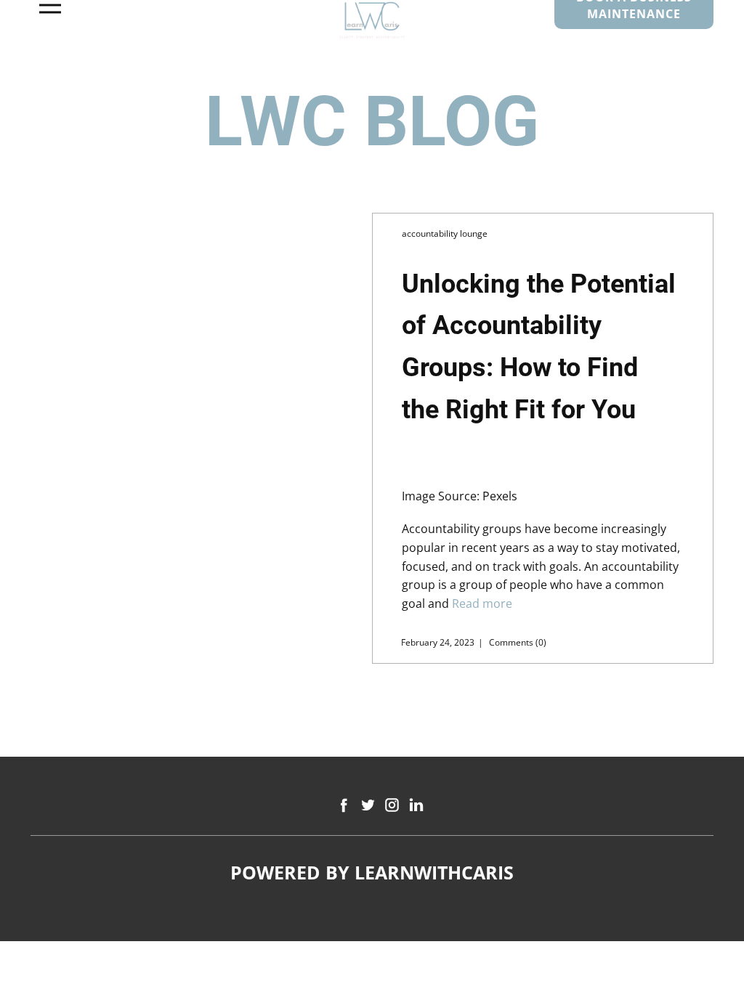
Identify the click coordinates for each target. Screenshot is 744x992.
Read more (482, 603)
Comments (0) (516, 642)
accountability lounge (445, 233)
